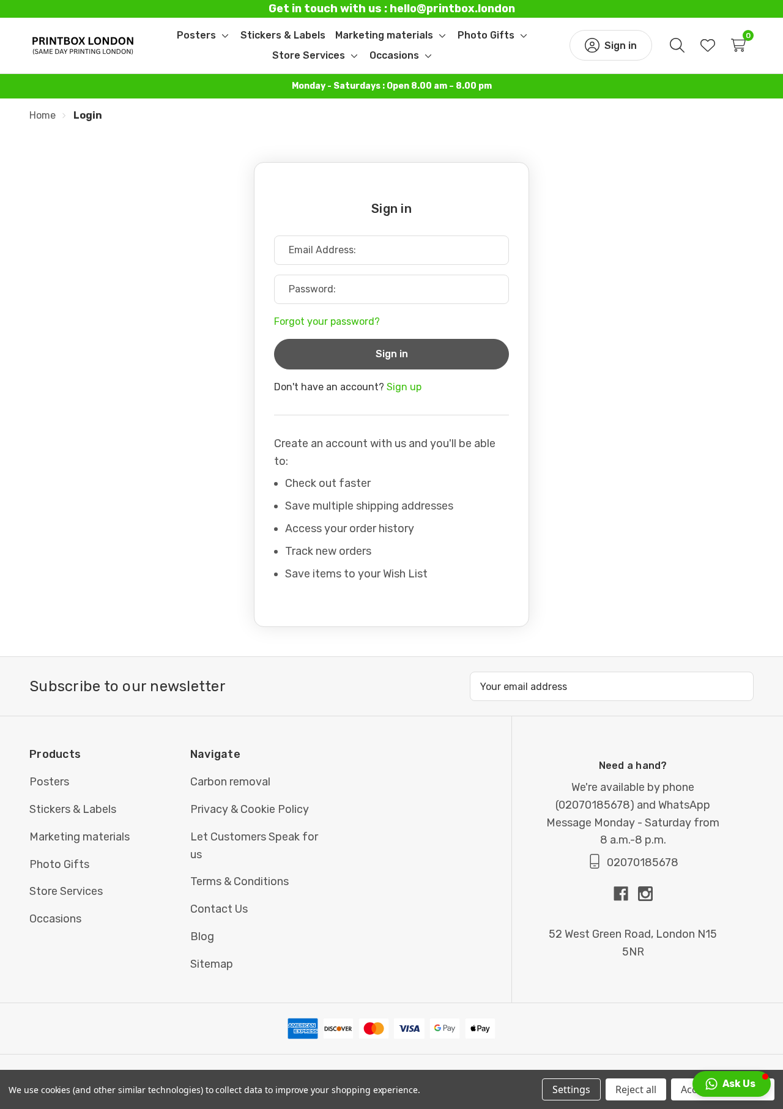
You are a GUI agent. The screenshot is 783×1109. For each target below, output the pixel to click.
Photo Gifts (59, 864)
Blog (202, 936)
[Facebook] (626, 893)
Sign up (404, 387)
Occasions (55, 918)
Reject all (635, 1089)
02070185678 (594, 805)
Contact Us (219, 909)
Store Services (66, 891)
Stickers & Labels (72, 809)
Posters (49, 781)
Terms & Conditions (239, 881)
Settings (571, 1089)
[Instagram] (645, 893)
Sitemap (211, 964)
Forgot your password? (327, 321)
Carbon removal (230, 781)
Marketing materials (79, 837)
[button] (731, 1084)
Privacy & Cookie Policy (249, 809)
